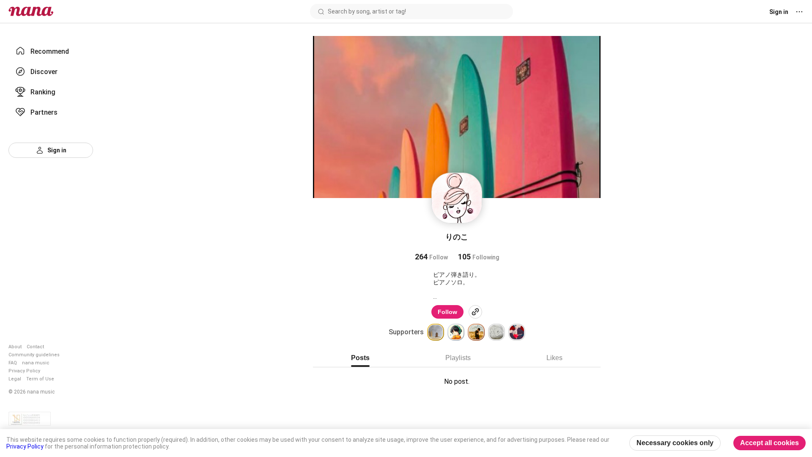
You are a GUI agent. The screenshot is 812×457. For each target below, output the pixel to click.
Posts (360, 357)
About (15, 347)
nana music (35, 363)
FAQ (12, 363)
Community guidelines (34, 355)
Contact (35, 347)
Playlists (458, 357)
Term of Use (40, 379)
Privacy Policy (24, 371)
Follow (447, 311)
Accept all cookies (769, 442)
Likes (554, 357)
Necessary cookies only (674, 442)
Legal (14, 379)
